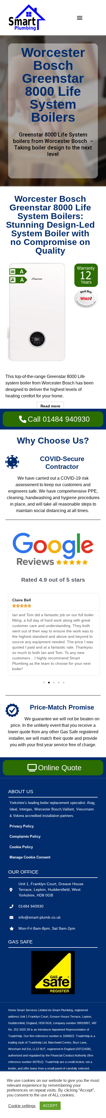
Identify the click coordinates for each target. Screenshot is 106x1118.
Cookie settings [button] (22, 1106)
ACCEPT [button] (50, 1106)
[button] (79, 17)
